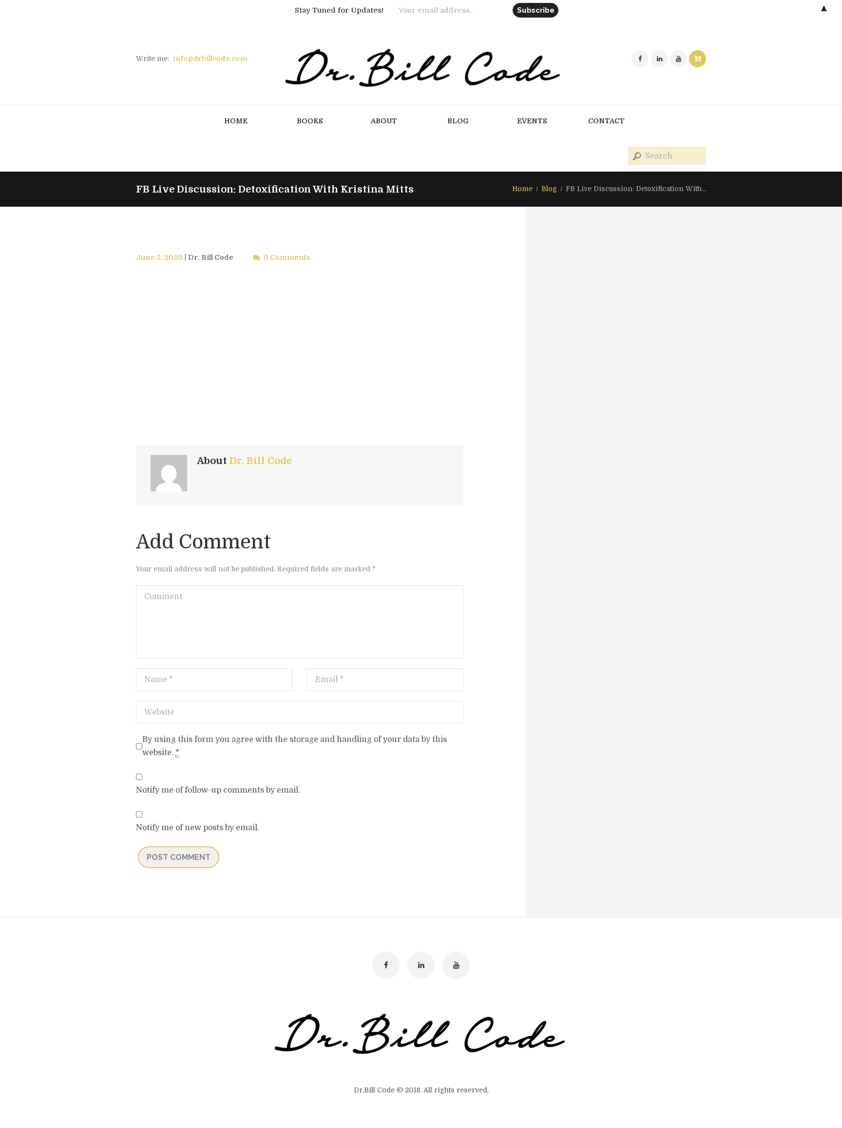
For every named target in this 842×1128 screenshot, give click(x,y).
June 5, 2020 (159, 257)
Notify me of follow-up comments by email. (218, 790)
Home (522, 189)
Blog (549, 189)
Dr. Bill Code (210, 257)
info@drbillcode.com (210, 58)
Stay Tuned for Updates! (339, 10)
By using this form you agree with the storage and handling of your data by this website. (294, 746)
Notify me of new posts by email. (197, 827)
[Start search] (636, 156)
